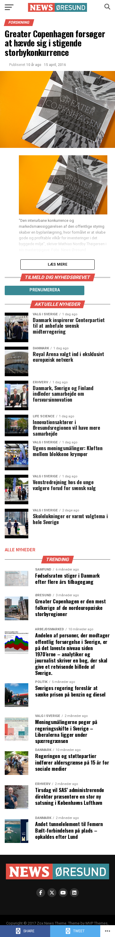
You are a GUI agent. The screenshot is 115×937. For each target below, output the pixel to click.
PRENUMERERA (44, 289)
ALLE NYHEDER (20, 549)
